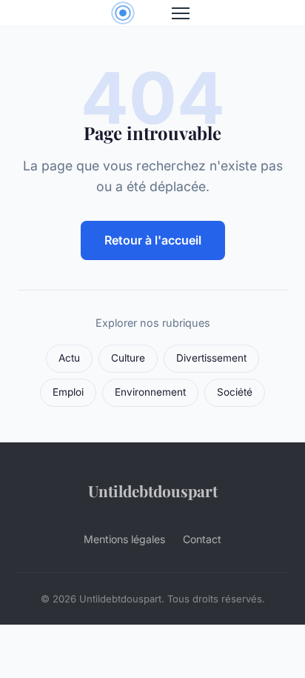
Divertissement (211, 358)
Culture (128, 358)
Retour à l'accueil (152, 240)
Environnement (150, 392)
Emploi (68, 392)
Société (234, 392)
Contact (202, 539)
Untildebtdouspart (153, 490)
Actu (69, 358)
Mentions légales (124, 539)
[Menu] (180, 13)
